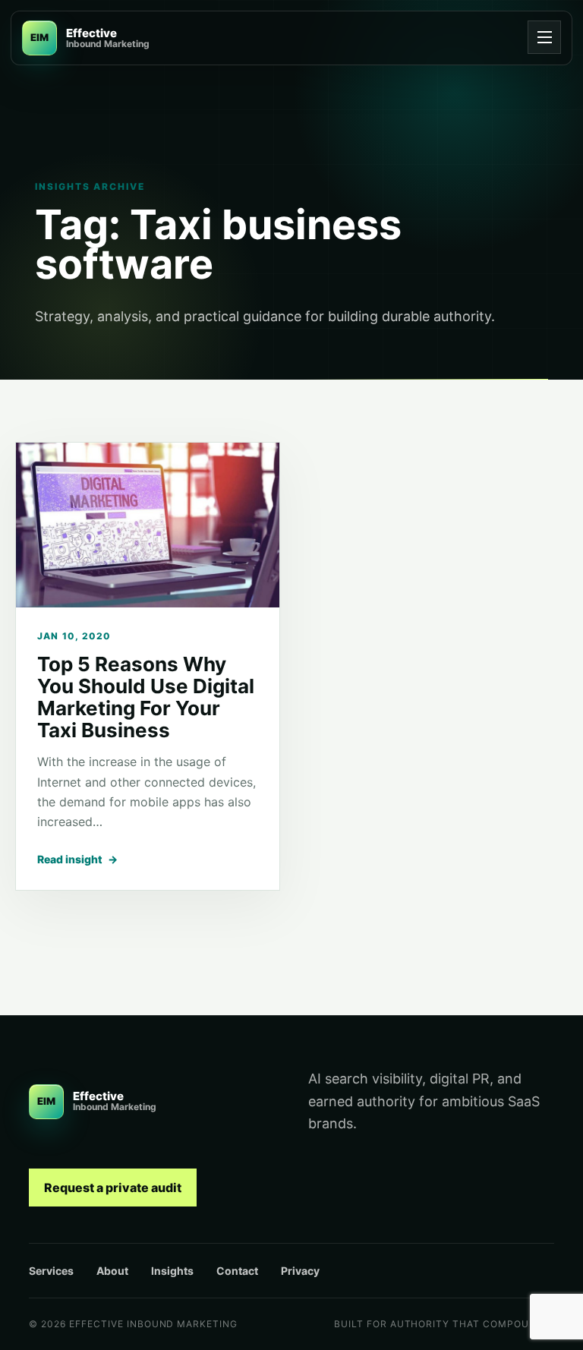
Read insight (77, 859)
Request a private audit (112, 1187)
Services (51, 1270)
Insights (172, 1270)
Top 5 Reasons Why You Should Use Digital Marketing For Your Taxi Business (145, 697)
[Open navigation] (544, 37)
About (112, 1270)
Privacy (300, 1270)
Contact (237, 1270)
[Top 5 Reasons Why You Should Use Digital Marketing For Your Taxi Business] (147, 525)
